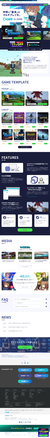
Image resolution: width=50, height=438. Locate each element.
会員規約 (6, 409)
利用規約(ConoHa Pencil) (41, 409)
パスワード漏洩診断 (19, 418)
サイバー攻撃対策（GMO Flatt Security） (24, 419)
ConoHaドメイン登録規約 (9, 409)
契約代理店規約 (6, 410)
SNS (17, 283)
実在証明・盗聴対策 (7, 419)
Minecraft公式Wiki (16, 356)
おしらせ (38, 49)
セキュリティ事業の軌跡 (35, 419)
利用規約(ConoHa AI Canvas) (35, 409)
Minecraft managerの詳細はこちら (32, 196)
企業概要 (38, 410)
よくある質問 (32, 49)
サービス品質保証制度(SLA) (22, 410)
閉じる (48, 428)
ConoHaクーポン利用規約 (21, 409)
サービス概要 (41, 410)
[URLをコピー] (27, 363)
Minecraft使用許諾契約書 (15, 355)
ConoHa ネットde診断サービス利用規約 (28, 409)
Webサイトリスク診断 (24, 418)
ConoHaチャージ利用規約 (15, 409)
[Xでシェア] (22, 363)
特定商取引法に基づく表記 (11, 410)
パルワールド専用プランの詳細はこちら (7, 210)
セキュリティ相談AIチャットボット (29, 418)
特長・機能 (19, 49)
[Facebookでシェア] (25, 363)
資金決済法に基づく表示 (16, 410)
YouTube (20, 283)
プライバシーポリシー (31, 410)
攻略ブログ (25, 49)
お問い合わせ (27, 410)
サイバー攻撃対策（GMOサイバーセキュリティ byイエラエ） (14, 419)
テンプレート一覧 (11, 49)
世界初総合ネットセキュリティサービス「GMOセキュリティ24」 (11, 418)
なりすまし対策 (30, 419)
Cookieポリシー (35, 410)
